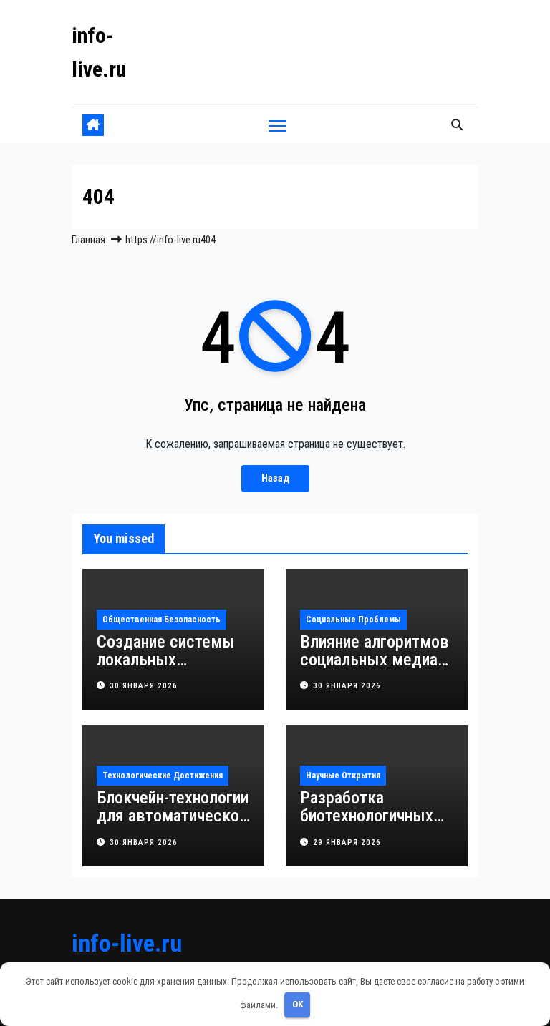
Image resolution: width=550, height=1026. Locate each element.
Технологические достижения (162, 776)
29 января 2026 (347, 842)
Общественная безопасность (161, 620)
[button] (457, 125)
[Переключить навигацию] (277, 125)
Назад (275, 478)
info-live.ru (127, 943)
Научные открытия (343, 776)
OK (297, 1004)
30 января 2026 (144, 685)
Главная (88, 239)
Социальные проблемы (353, 620)
